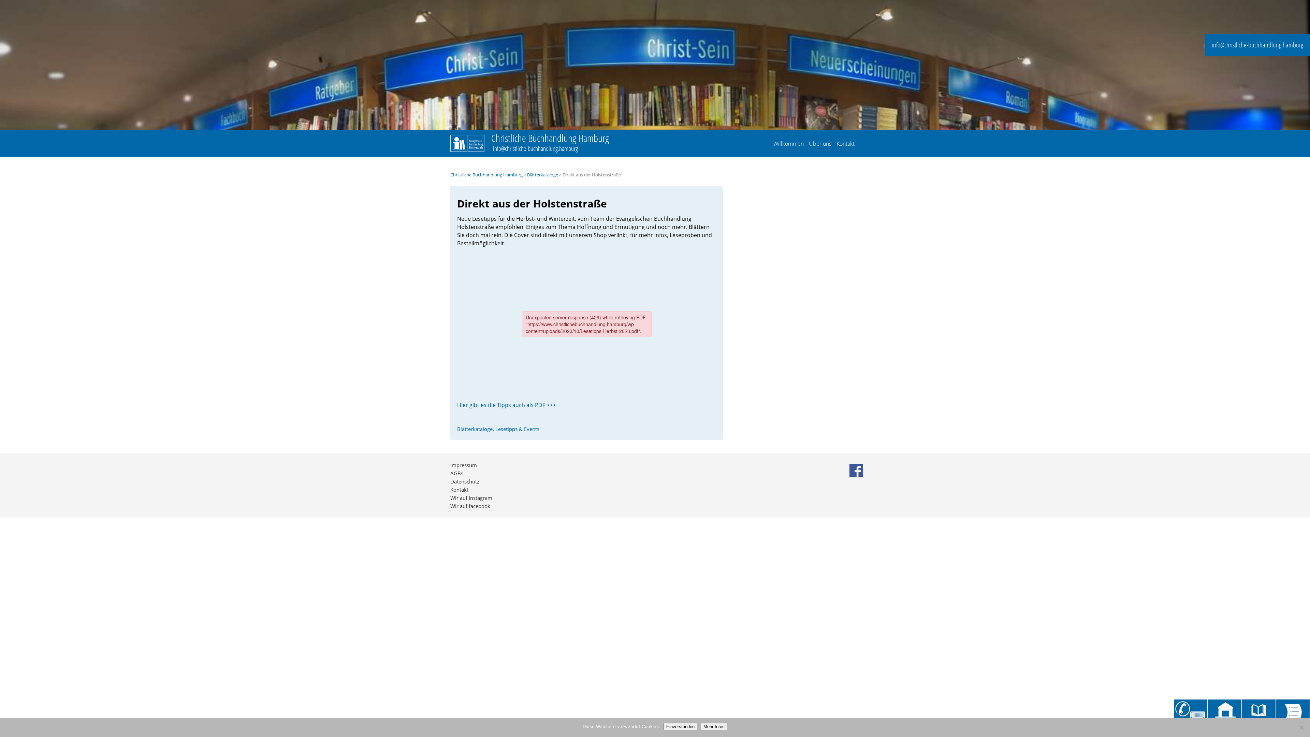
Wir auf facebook (470, 506)
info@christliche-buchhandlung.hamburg (1257, 44)
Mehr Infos (714, 726)
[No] (1301, 727)
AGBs (456, 473)
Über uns (820, 143)
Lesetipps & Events (517, 428)
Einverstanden (680, 726)
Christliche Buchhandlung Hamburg (486, 175)
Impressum (463, 465)
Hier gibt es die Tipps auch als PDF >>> (506, 405)
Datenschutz (464, 481)
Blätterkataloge (542, 175)
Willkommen (788, 143)
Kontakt (845, 143)
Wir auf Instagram (471, 497)
